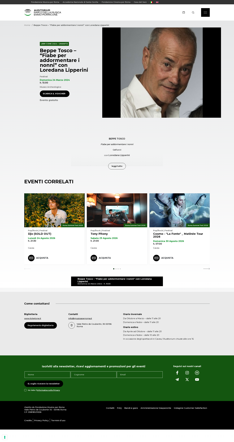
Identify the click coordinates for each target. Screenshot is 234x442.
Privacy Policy (41, 420)
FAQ (119, 408)
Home (27, 25)
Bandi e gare (131, 408)
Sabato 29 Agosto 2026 (104, 238)
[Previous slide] (27, 269)
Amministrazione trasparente (156, 408)
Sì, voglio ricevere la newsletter (44, 383)
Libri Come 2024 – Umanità (54, 44)
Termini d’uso (58, 420)
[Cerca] (194, 12)
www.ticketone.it (32, 318)
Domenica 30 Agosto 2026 (168, 241)
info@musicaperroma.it (80, 318)
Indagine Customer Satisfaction (190, 408)
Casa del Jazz (140, 2)
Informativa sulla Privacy (48, 390)
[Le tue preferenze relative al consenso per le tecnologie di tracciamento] (4, 437)
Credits (28, 420)
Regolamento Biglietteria (40, 325)
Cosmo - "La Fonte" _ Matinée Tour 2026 (178, 235)
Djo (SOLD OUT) (39, 233)
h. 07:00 (157, 244)
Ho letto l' (44, 390)
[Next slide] (206, 269)
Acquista (42, 258)
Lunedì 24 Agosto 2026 (41, 238)
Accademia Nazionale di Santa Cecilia (80, 2)
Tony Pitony (99, 233)
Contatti (110, 408)
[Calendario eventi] (184, 12)
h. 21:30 (32, 241)
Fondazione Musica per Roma (45, 2)
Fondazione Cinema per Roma (116, 2)
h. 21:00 (95, 241)
